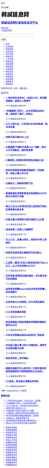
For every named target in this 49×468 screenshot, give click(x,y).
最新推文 (9, 84)
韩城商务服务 (11, 430)
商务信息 (9, 56)
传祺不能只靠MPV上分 (17, 137)
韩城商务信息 (11, 437)
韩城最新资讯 (11, 462)
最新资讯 (9, 81)
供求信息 (9, 51)
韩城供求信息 (11, 432)
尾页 (25, 391)
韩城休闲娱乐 (11, 457)
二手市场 (9, 59)
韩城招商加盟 (11, 447)
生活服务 (9, 46)
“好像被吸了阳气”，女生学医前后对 (21, 403)
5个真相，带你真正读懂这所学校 (22, 381)
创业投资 (9, 69)
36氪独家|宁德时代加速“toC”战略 (20, 411)
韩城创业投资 (11, 450)
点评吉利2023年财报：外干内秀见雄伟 (25, 302)
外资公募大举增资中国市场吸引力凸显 (25, 219)
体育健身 (9, 79)
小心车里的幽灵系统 (16, 312)
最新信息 (5, 395)
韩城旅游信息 (11, 455)
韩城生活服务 (11, 427)
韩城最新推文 (11, 465)
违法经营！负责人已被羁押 (19, 229)
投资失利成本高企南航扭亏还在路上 (24, 252)
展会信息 (9, 71)
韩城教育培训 (11, 442)
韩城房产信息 (11, 435)
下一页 (20, 391)
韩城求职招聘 (11, 445)
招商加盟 (9, 66)
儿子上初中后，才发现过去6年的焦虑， (23, 406)
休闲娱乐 (9, 76)
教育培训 (9, 61)
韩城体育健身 (11, 460)
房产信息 (9, 54)
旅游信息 (9, 74)
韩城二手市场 (11, 440)
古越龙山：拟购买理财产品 (19, 183)
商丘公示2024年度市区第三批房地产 (21, 423)
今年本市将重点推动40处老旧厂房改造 (25, 335)
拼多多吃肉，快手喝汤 (17, 358)
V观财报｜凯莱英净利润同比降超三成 (25, 160)
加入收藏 (5, 7)
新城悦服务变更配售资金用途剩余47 (21, 420)
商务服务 (9, 49)
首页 (3, 3)
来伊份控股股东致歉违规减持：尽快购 (22, 415)
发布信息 (5, 28)
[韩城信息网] (16, 17)
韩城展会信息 (11, 452)
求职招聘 (9, 64)
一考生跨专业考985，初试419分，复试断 (23, 401)
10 (16, 391)
